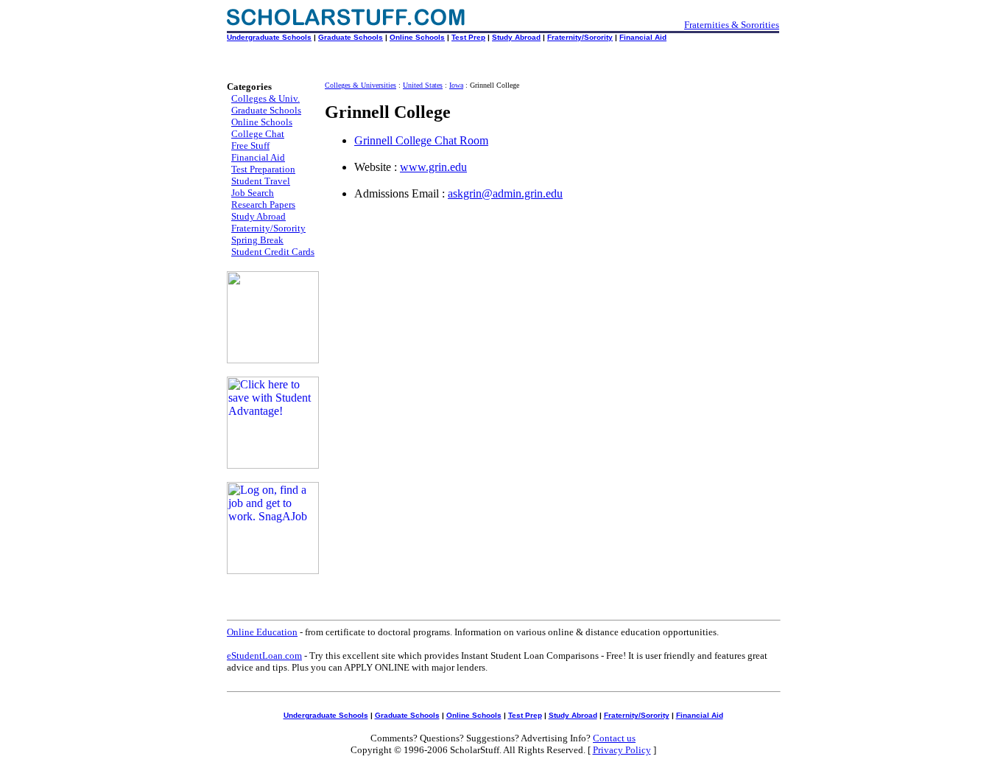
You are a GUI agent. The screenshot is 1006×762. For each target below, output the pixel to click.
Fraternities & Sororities (731, 24)
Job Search (252, 192)
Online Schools (417, 37)
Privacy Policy (622, 749)
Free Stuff (250, 145)
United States (423, 85)
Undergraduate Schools (269, 37)
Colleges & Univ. (265, 98)
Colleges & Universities (360, 85)
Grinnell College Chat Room (421, 140)
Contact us (614, 738)
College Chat (257, 133)
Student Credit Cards (272, 251)
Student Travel (260, 180)
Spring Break (257, 239)
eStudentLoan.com (264, 655)
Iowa (456, 85)
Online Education (262, 631)
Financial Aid (642, 37)
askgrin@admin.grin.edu (505, 193)
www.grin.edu (433, 167)
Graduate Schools (350, 37)
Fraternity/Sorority (580, 37)
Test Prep (468, 37)
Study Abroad (516, 37)
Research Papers (263, 204)
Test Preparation (263, 169)
